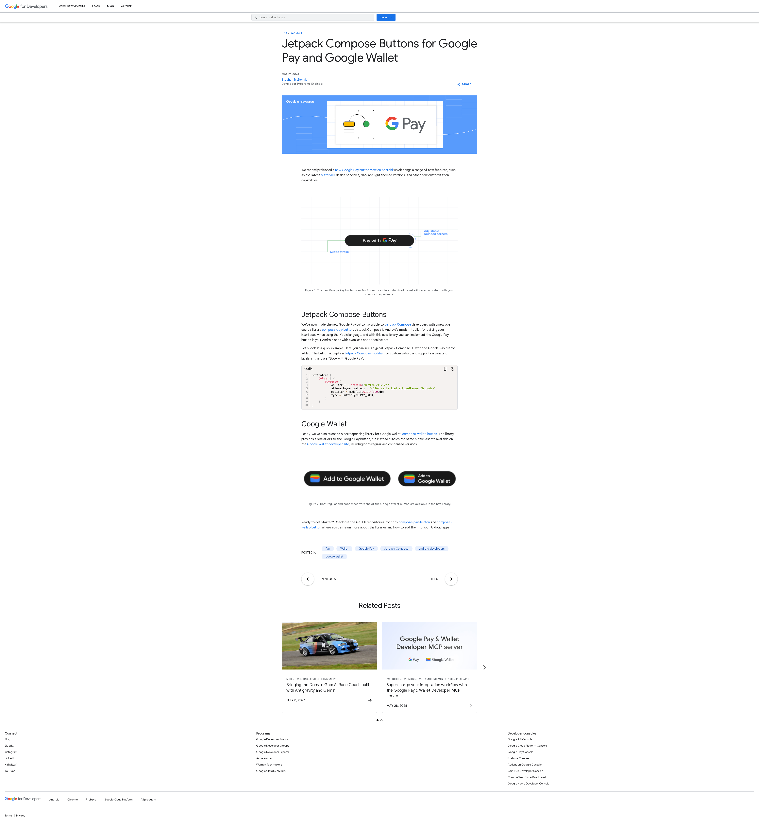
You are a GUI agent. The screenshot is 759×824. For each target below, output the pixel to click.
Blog (110, 6)
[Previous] (307, 579)
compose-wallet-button (419, 434)
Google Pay (366, 548)
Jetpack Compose (398, 325)
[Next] (451, 579)
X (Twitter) (11, 764)
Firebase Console (518, 758)
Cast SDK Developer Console (525, 771)
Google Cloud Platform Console (527, 745)
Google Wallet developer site (328, 444)
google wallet (335, 556)
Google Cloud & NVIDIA (271, 771)
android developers (432, 548)
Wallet (297, 33)
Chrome (72, 799)
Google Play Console (520, 752)
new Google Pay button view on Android (364, 170)
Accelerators (264, 758)
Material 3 (328, 175)
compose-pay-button (337, 330)
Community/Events (72, 6)
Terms (8, 815)
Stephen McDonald (295, 79)
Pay (285, 33)
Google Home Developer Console (528, 783)
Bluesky (9, 745)
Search (386, 17)
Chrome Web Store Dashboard (527, 777)
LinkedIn (10, 758)
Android (54, 799)
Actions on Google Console (525, 764)
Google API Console (520, 739)
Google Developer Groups (272, 745)
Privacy (20, 815)
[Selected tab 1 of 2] (378, 720)
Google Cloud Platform (118, 799)
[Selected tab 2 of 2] (381, 720)
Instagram (11, 752)
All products (148, 799)
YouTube (126, 6)
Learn (96, 6)
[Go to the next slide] (484, 667)
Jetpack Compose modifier (364, 353)
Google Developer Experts (272, 752)
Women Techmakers (269, 764)
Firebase (91, 799)
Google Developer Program (273, 739)
